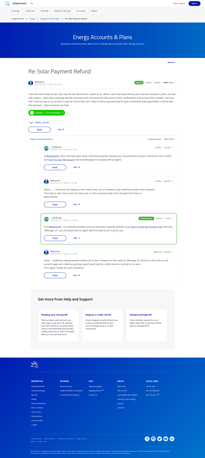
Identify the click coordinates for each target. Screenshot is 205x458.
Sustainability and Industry (127, 395)
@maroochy (53, 156)
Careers (120, 403)
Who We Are (122, 390)
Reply (39, 129)
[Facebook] (147, 438)
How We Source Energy (126, 399)
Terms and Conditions (65, 438)
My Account (150, 386)
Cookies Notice (49, 438)
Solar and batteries (38, 403)
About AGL (121, 386)
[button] (176, 82)
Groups (81, 10)
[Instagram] (153, 438)
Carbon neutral (37, 420)
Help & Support (179, 3)
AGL (31, 3)
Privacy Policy (36, 438)
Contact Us (93, 395)
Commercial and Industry (69, 395)
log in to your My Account (61, 159)
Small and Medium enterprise (71, 390)
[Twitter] (159, 438)
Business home (66, 386)
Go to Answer (54, 112)
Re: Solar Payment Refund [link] (76, 19)
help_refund (43, 122)
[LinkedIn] (172, 438)
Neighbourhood (19, 3)
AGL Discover (151, 395)
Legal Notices (81, 438)
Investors (121, 408)
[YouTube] (165, 438)
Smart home (36, 412)
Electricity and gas (38, 390)
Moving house (36, 416)
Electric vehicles (37, 408)
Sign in (194, 3)
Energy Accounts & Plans (50, 19)
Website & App (62, 10)
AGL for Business (152, 390)
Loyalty (34, 425)
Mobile (44, 10)
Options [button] (171, 62)
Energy (15, 10)
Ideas (94, 10)
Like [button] (60, 129)
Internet (30, 10)
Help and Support (95, 386)
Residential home (38, 386)
